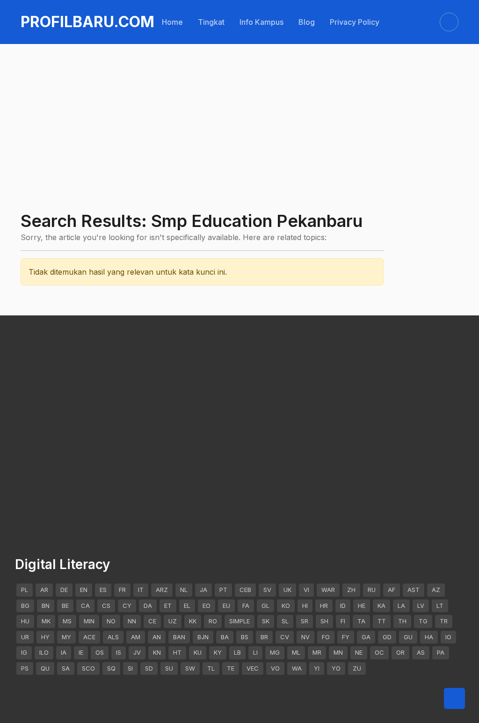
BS (244, 637)
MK (46, 621)
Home (172, 22)
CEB (245, 589)
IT (141, 589)
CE (152, 621)
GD (387, 637)
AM (135, 637)
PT (223, 589)
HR (324, 605)
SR (304, 621)
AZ (436, 589)
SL (285, 621)
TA (361, 621)
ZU (357, 668)
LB (237, 652)
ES (103, 589)
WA (297, 668)
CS (106, 605)
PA (440, 652)
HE (361, 605)
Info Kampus (261, 22)
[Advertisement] (239, 99)
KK (192, 621)
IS (118, 652)
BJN (203, 637)
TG (423, 621)
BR (264, 637)
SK (265, 621)
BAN (179, 637)
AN (156, 637)
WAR (328, 589)
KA (381, 605)
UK (287, 589)
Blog (306, 22)
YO (336, 668)
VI (306, 589)
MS (67, 621)
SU (169, 668)
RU (372, 589)
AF (391, 589)
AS (421, 652)
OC (379, 652)
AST (413, 589)
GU (408, 637)
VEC (253, 668)
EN (83, 589)
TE (230, 668)
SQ (111, 668)
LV (420, 605)
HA (429, 637)
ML (296, 652)
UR (25, 637)
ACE (89, 637)
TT (381, 621)
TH (402, 621)
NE (359, 652)
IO (448, 637)
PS (25, 668)
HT (177, 652)
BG (25, 605)
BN (46, 605)
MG (275, 652)
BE (65, 605)
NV (305, 637)
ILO (44, 652)
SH (324, 621)
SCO (88, 668)
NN (132, 621)
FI (343, 621)
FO (326, 637)
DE (64, 589)
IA (63, 652)
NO (111, 621)
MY (66, 637)
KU (198, 652)
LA (401, 605)
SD (149, 668)
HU (25, 621)
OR (400, 652)
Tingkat (211, 22)
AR (44, 589)
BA (225, 637)
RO (213, 621)
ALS (113, 637)
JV (137, 652)
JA (203, 589)
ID (343, 605)
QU (45, 668)
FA (245, 605)
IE (81, 652)
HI (305, 605)
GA (366, 637)
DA (148, 605)
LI (255, 652)
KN (157, 652)
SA (66, 668)
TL (211, 668)
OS (99, 652)
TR (444, 621)
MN (338, 652)
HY (45, 637)
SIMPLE (239, 621)
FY (345, 637)
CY (127, 605)
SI (130, 668)
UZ (172, 621)
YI (316, 668)
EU (226, 605)
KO (286, 605)
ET (168, 605)
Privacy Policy (354, 22)
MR (316, 652)
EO (206, 605)
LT (439, 605)
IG (24, 652)
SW (190, 668)
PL (24, 589)
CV (284, 637)
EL (187, 605)
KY (218, 652)
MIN (89, 621)
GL (265, 605)
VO (275, 668)
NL (184, 589)
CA (85, 605)
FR (122, 589)
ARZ (162, 589)
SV (267, 589)
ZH (351, 589)
